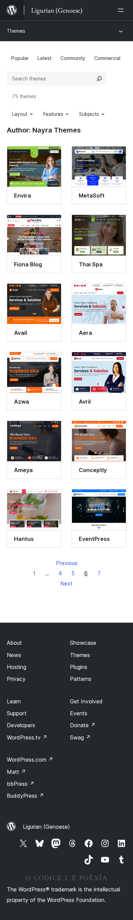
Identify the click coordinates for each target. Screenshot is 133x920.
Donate (82, 725)
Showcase (83, 642)
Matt (16, 771)
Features (53, 114)
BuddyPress (25, 795)
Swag (80, 737)
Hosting (16, 667)
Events (78, 713)
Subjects (89, 114)
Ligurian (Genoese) (46, 826)
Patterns (80, 678)
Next (66, 583)
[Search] (99, 78)
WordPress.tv (27, 737)
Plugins (78, 667)
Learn (14, 701)
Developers (21, 725)
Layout (19, 114)
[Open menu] (122, 10)
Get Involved (86, 701)
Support (17, 713)
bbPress (20, 783)
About (14, 642)
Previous (66, 563)
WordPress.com (30, 759)
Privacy (16, 678)
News (14, 655)
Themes (16, 31)
